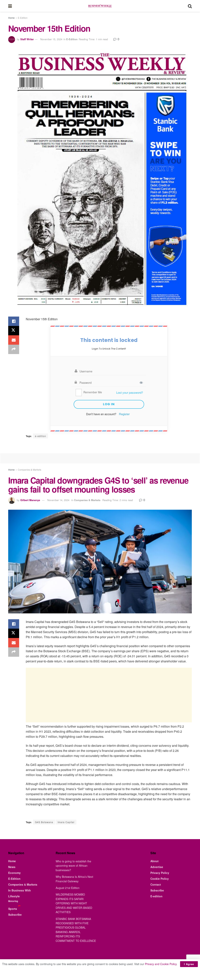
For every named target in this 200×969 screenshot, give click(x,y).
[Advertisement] (109, 695)
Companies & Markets (29, 469)
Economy (14, 873)
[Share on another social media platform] (13, 349)
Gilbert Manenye (30, 500)
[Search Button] (190, 6)
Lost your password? (129, 392)
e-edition (40, 436)
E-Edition (23, 17)
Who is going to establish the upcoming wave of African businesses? (73, 865)
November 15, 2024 (51, 39)
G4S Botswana (44, 822)
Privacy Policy (159, 873)
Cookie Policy (159, 879)
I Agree (189, 964)
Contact (155, 884)
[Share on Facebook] (13, 321)
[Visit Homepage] (99, 6)
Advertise (156, 867)
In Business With (19, 890)
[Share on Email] (13, 340)
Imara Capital (66, 822)
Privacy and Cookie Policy (161, 964)
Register (124, 414)
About (154, 861)
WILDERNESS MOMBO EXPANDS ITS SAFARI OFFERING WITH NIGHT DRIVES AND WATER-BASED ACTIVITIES (74, 903)
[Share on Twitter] (13, 330)
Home (11, 17)
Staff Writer (27, 39)
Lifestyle (14, 896)
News (11, 867)
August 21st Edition (67, 888)
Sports (12, 909)
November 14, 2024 (58, 500)
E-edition (156, 896)
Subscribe (15, 914)
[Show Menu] (10, 6)
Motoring (13, 901)
